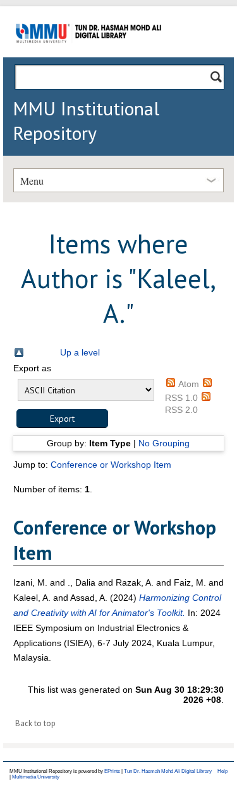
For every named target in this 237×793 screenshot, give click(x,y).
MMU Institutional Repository (86, 120)
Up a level (80, 352)
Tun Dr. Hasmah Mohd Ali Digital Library (168, 771)
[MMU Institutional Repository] (88, 55)
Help (222, 771)
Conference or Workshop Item (111, 465)
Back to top (35, 723)
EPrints (112, 771)
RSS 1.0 (181, 398)
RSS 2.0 (181, 410)
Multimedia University (35, 777)
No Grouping (164, 443)
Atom (188, 384)
